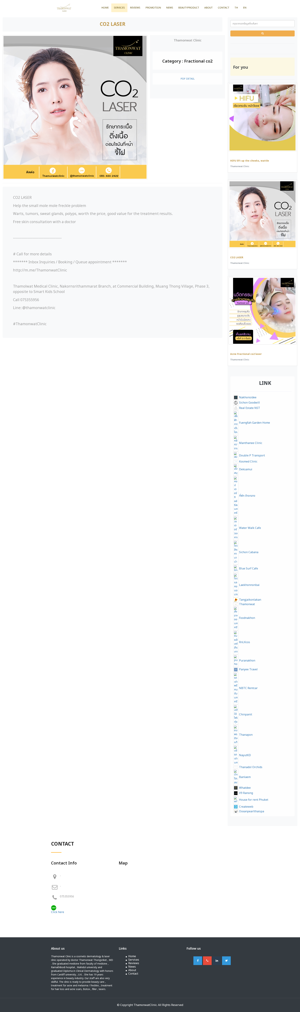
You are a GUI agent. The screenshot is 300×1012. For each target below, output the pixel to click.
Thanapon (245, 735)
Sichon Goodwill (249, 403)
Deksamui (245, 469)
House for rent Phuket (253, 800)
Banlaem (244, 777)
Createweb (245, 807)
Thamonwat (246, 604)
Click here (57, 912)
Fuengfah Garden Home (254, 423)
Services (119, 8)
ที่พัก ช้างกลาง (246, 496)
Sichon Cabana (248, 552)
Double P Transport (251, 455)
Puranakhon (246, 661)
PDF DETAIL (188, 79)
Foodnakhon (246, 618)
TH (236, 8)
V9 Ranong (245, 793)
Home (105, 8)
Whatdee (244, 788)
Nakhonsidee (247, 397)
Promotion (153, 8)
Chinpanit (245, 714)
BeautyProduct (188, 8)
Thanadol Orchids (250, 767)
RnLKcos (244, 642)
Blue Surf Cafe (248, 568)
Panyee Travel (248, 669)
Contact (223, 8)
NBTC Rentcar (248, 688)
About (208, 8)
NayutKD (244, 755)
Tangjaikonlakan (249, 600)
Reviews (135, 8)
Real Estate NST (249, 408)
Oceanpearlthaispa (251, 811)
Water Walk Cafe (249, 528)
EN (244, 8)
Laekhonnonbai (249, 585)
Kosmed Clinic (247, 462)
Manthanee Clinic (250, 443)
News (169, 8)
